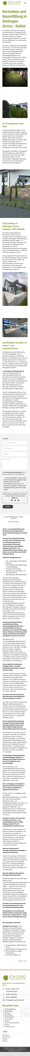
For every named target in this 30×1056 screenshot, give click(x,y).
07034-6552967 (11, 994)
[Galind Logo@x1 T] (11, 1)
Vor (25, 961)
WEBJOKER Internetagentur (15, 1050)
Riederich (22, 636)
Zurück (21, 961)
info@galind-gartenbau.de (15, 1000)
